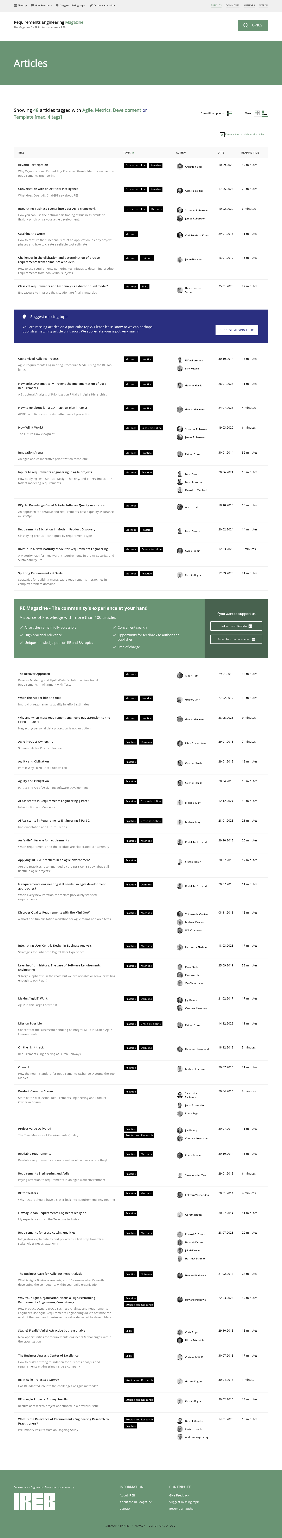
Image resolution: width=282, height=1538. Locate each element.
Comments (232, 5)
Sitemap (111, 1525)
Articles (216, 5)
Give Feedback (179, 1495)
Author (181, 152)
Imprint (125, 1525)
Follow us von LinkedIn (234, 626)
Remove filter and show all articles (244, 134)
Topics (255, 25)
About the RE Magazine (136, 1502)
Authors (249, 5)
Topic (127, 152)
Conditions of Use (162, 1525)
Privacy (139, 1525)
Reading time (250, 152)
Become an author (182, 1509)
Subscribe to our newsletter (234, 639)
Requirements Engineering (48, 24)
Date (221, 152)
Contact (125, 1509)
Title (21, 152)
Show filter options (212, 113)
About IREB (127, 1495)
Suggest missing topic (237, 330)
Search (263, 5)
